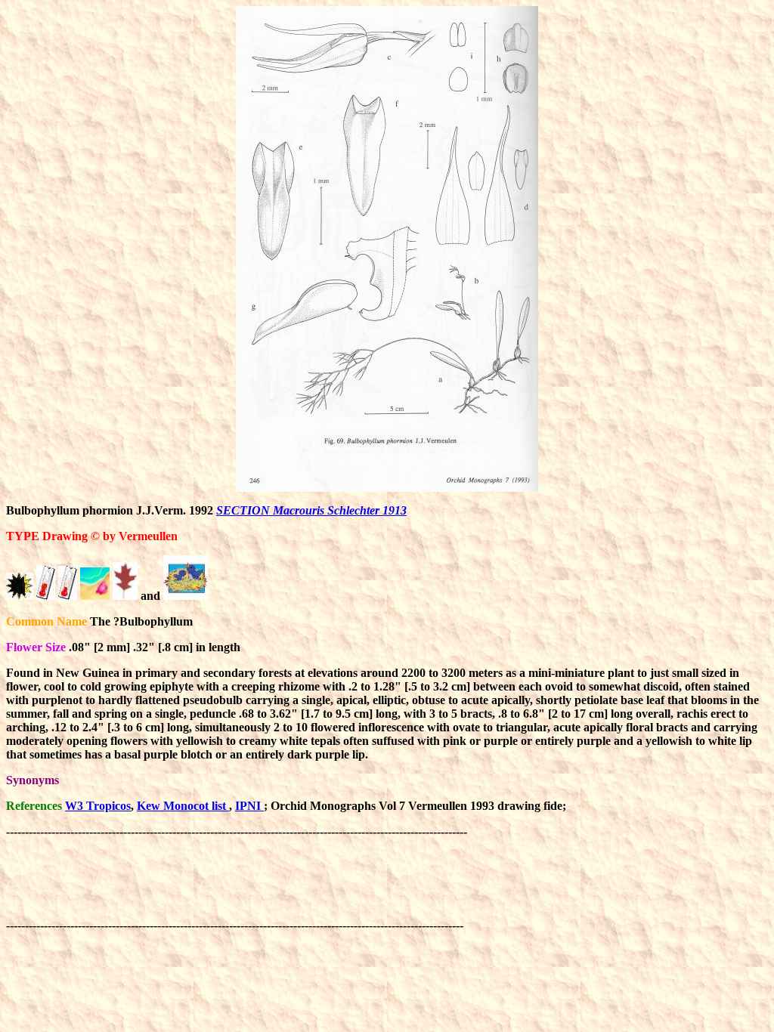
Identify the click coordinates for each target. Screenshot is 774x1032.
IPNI (249, 805)
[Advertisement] (281, 873)
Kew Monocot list (183, 805)
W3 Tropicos (98, 805)
